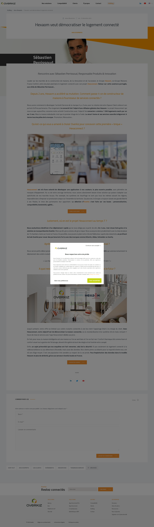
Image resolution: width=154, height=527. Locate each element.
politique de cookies (94, 274)
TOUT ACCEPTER (94, 280)
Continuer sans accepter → (93, 245)
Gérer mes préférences (61, 281)
